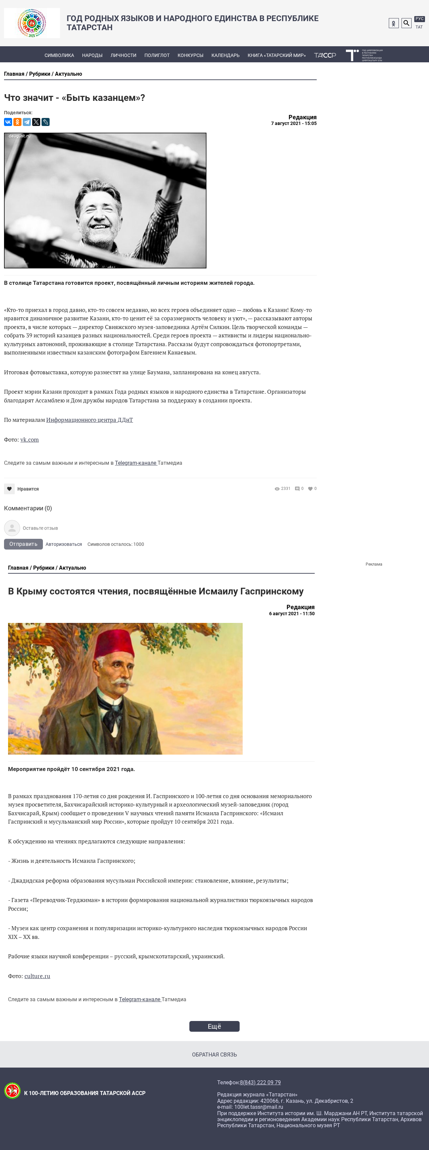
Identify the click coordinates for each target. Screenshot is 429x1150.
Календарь (225, 55)
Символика (59, 55)
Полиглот (157, 55)
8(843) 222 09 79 (260, 1083)
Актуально (68, 74)
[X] (36, 122)
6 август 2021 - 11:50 (292, 613)
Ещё (214, 1026)
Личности (123, 55)
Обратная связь (214, 1054)
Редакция (303, 117)
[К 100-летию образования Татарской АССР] (325, 54)
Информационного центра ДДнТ (89, 420)
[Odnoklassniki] (394, 23)
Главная (14, 74)
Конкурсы (190, 55)
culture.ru (37, 976)
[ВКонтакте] (8, 122)
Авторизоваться (64, 544)
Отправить (23, 544)
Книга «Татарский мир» (277, 55)
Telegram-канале (136, 463)
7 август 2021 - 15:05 (294, 123)
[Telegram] (27, 122)
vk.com (29, 439)
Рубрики (39, 74)
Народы (92, 55)
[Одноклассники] (17, 122)
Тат (419, 27)
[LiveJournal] (46, 122)
